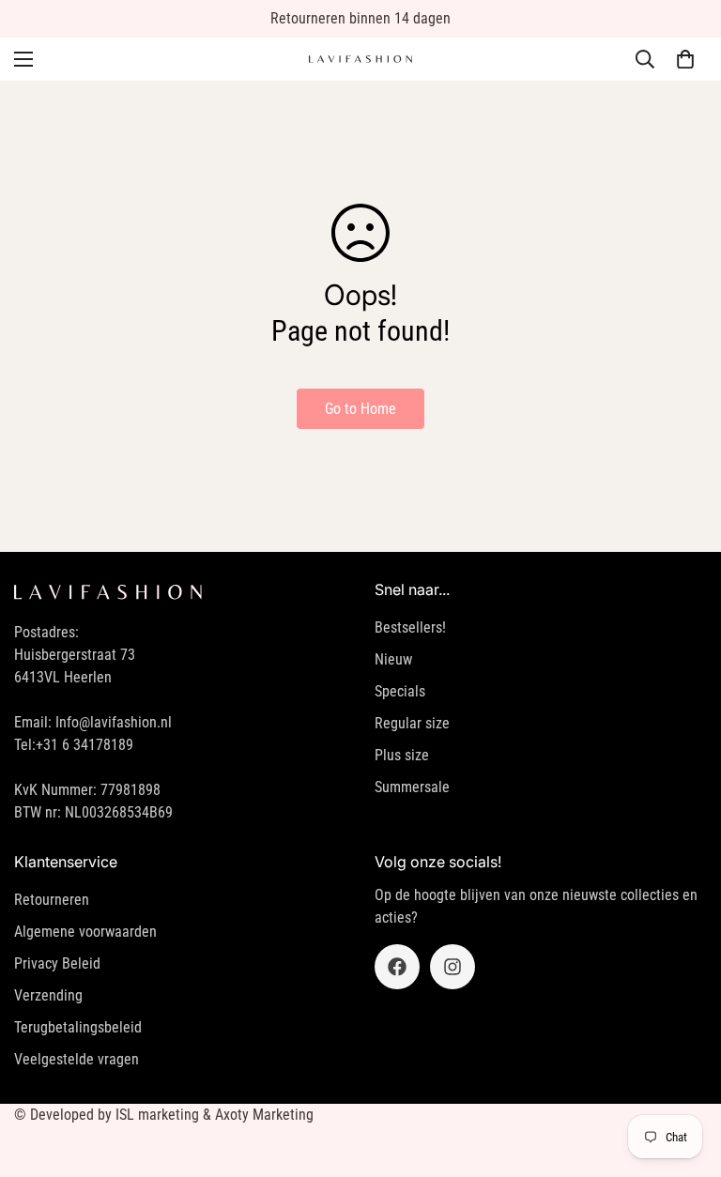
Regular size (412, 723)
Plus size (402, 755)
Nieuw (393, 659)
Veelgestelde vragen (76, 1059)
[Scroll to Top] (684, 1074)
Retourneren (51, 900)
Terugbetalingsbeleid (78, 1027)
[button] (685, 59)
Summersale (412, 787)
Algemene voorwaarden (85, 931)
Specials (400, 691)
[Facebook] (397, 966)
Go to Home (360, 409)
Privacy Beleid (57, 963)
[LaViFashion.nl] (360, 59)
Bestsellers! (410, 627)
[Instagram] (452, 966)
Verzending (48, 995)
